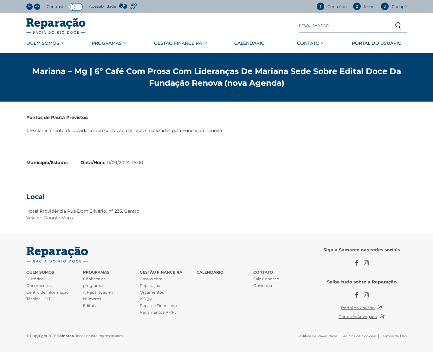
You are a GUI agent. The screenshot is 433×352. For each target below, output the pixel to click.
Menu (365, 6)
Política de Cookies (359, 336)
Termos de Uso (394, 336)
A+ (37, 6)
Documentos (39, 285)
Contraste (56, 6)
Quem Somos (42, 43)
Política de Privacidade (317, 336)
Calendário (249, 43)
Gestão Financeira (178, 43)
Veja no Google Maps (49, 218)
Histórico (35, 278)
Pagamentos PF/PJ (158, 312)
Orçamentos (152, 292)
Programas (107, 43)
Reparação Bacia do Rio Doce (56, 26)
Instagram (366, 263)
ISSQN (146, 298)
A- (29, 6)
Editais (89, 305)
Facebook (357, 263)
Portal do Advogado (358, 316)
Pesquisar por (314, 26)
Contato (308, 43)
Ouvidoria (262, 285)
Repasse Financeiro (158, 305)
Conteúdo (333, 6)
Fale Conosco (266, 278)
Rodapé (395, 6)
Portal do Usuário (377, 43)
